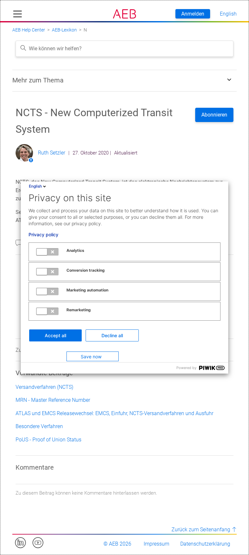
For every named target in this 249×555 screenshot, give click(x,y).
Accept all (55, 335)
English (35, 186)
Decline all (112, 335)
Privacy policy (43, 234)
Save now (91, 356)
